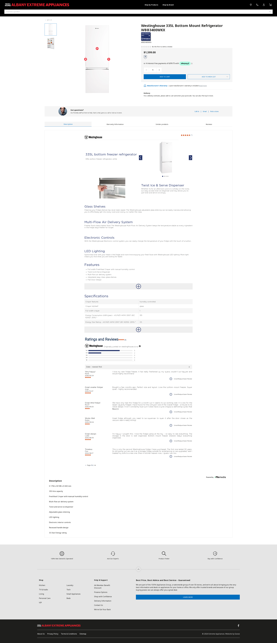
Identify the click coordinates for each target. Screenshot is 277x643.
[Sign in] (264, 5)
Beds (69, 598)
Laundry (70, 585)
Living (41, 594)
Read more (203, 86)
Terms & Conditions (69, 634)
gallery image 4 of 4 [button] (167, 176)
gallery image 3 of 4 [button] (166, 176)
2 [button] (93, 465)
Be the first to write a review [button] (162, 47)
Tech (68, 589)
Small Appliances (74, 594)
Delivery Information (102, 601)
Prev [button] (140, 157)
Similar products (162, 124)
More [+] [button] (115, 409)
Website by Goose (232, 634)
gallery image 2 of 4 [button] (164, 176)
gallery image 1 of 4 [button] (162, 176)
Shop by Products (151, 5)
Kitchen (42, 585)
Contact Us (98, 605)
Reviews (209, 124)
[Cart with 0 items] (270, 5)
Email (205, 111)
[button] (186, 135)
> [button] (95, 465)
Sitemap (83, 634)
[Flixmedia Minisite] (146, 41)
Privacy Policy (52, 634)
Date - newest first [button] (94, 367)
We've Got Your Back (102, 609)
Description (68, 124)
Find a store (214, 111)
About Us (41, 634)
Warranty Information (115, 124)
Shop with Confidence (103, 596)
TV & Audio (43, 589)
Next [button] (191, 157)
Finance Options (100, 592)
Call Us (197, 111)
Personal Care (44, 598)
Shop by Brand (168, 5)
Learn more (188, 597)
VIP (40, 602)
